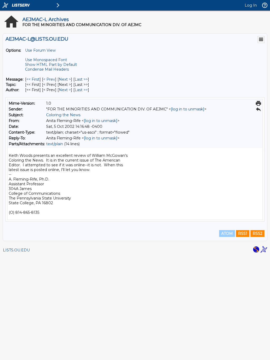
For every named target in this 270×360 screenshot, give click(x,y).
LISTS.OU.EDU (16, 250)
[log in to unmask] (187, 109)
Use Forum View (40, 50)
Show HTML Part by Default (51, 64)
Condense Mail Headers (47, 69)
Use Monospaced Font (46, 59)
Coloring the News (63, 115)
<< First (33, 79)
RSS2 (257, 233)
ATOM (227, 233)
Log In (251, 5)
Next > (65, 79)
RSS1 (242, 233)
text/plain (54, 144)
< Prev (49, 79)
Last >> (81, 79)
